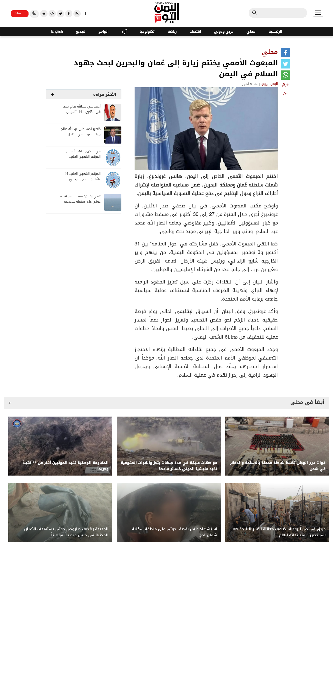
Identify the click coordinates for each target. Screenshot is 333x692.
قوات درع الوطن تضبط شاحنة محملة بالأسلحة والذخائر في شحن (278, 466)
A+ (285, 85)
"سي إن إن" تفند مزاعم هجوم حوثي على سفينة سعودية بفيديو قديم (80, 202)
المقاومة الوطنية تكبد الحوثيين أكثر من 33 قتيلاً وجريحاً (65, 466)
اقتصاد (195, 31)
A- (285, 93)
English (57, 31)
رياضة (172, 31)
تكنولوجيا (147, 31)
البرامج (103, 31)
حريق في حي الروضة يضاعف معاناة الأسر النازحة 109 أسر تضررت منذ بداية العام (279, 532)
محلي (250, 31)
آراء (124, 31)
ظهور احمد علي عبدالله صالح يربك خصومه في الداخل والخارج (81, 134)
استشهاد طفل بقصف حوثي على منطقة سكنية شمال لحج (174, 532)
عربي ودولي (223, 31)
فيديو (80, 31)
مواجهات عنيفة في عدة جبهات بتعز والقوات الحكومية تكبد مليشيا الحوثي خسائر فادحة (169, 466)
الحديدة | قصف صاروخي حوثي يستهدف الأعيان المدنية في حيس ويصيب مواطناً (66, 532)
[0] (285, 53)
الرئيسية (275, 31)
